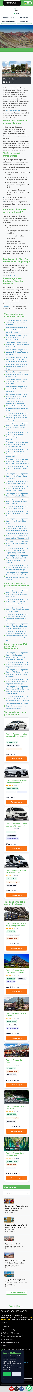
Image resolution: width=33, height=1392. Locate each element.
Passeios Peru (24, 21)
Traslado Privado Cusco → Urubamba (16, 1014)
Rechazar (16, 1374)
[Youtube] (11, 1388)
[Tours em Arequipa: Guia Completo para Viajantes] (9, 1239)
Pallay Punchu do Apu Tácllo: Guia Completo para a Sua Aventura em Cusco (15, 1263)
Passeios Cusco (24, 17)
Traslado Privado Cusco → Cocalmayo (16, 1107)
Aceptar (6, 1374)
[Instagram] (16, 1388)
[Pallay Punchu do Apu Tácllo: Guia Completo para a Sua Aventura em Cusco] (9, 1255)
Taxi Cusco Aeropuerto (12, 111)
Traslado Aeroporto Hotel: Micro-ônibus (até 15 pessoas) (16, 872)
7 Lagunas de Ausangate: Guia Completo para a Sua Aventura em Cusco (16, 1282)
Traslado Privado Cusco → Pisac (16, 1061)
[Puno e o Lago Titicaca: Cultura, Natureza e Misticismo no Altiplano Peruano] (9, 1201)
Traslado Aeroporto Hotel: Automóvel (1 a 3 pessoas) (16, 735)
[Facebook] (21, 1388)
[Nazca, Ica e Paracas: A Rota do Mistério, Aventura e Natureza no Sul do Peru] (9, 1220)
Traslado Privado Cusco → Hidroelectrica (16, 1154)
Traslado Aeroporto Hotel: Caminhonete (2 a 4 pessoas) (16, 782)
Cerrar (5, 1379)
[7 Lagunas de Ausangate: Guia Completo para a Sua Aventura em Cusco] (9, 1274)
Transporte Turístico (8, 17)
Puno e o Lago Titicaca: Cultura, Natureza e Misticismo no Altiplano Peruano (16, 1208)
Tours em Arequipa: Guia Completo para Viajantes (14, 1245)
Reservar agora (16, 759)
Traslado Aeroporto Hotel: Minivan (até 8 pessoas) (16, 825)
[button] (29, 1388)
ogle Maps (12, 275)
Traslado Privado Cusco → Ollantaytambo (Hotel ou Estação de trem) (16, 972)
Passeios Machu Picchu (8, 21)
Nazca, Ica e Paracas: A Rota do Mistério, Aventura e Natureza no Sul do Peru (16, 1227)
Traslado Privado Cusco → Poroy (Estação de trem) (16, 924)
